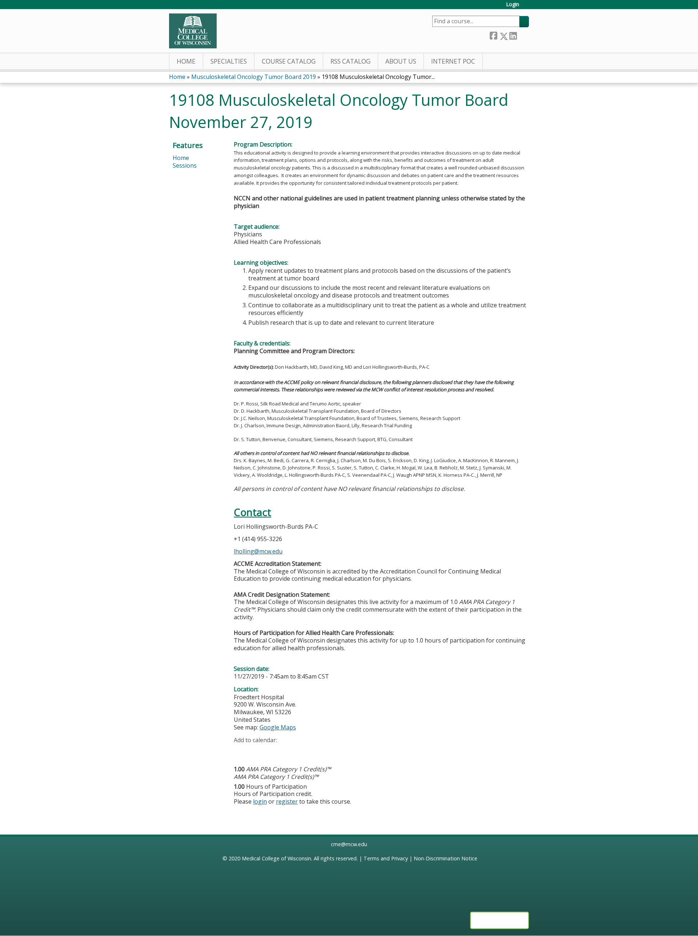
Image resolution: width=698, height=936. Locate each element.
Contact (252, 512)
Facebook (493, 35)
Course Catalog (289, 61)
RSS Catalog (350, 61)
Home (186, 61)
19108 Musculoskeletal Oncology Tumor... (378, 77)
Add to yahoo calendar (257, 751)
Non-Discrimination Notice (445, 858)
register (287, 801)
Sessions (185, 165)
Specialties (228, 61)
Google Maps (278, 727)
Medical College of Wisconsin (276, 858)
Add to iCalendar (273, 751)
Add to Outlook (291, 751)
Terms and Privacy (386, 858)
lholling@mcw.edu (258, 551)
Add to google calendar (241, 751)
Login (512, 4)
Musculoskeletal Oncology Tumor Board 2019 (253, 77)
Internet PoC (453, 61)
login (260, 801)
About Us (400, 61)
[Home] (193, 31)
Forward (522, 35)
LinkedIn (513, 35)
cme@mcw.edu (349, 844)
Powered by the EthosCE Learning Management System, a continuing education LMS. (499, 920)
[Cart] (527, 7)
